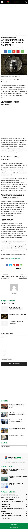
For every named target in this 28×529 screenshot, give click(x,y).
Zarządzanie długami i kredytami (10, 497)
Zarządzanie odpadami (7, 499)
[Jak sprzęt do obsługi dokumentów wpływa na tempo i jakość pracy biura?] (4, 414)
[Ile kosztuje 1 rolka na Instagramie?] (4, 437)
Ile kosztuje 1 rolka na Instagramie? (16, 435)
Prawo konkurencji (6, 513)
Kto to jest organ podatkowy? (17, 314)
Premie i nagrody (5, 506)
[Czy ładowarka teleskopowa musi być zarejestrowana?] (4, 430)
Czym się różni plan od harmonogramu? (7, 277)
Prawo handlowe (5, 518)
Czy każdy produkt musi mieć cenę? (21, 277)
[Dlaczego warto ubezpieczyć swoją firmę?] (4, 471)
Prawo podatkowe (13, 37)
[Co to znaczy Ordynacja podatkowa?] (4, 323)
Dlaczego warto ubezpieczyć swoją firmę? (17, 470)
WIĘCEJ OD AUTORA (8, 303)
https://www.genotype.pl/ (14, 258)
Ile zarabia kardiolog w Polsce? (16, 484)
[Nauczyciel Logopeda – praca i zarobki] (4, 478)
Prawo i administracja (5, 37)
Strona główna (4, 35)
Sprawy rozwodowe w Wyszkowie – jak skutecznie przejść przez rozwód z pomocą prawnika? (17, 421)
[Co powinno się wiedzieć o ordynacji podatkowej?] (4, 309)
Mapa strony (14, 524)
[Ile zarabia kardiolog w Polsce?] (4, 485)
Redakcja (5, 47)
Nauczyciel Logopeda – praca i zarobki (18, 477)
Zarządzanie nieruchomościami (9, 495)
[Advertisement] (14, 19)
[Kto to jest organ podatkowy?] (4, 316)
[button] (26, 2)
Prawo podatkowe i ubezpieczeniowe (11, 515)
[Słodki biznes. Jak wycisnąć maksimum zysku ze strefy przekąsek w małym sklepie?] (4, 406)
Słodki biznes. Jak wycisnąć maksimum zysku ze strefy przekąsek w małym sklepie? (17, 406)
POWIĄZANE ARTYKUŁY (8, 301)
